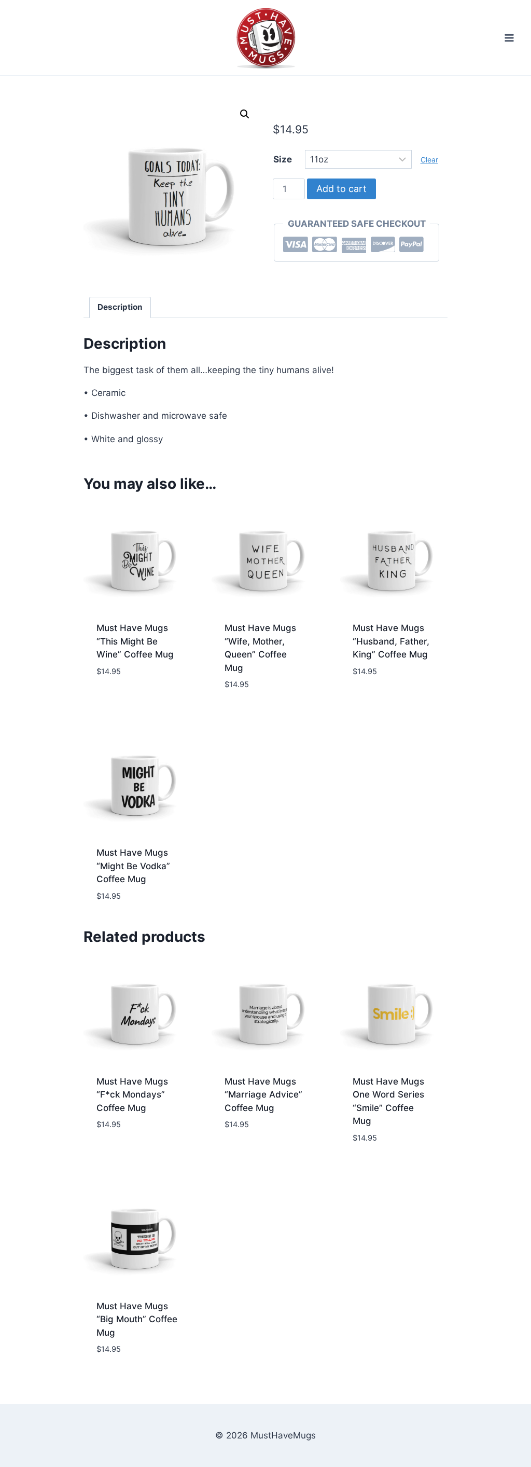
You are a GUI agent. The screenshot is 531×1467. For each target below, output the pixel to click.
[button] (244, 114)
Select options (129, 702)
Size (282, 159)
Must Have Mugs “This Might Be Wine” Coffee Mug (135, 641)
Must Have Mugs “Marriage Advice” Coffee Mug (263, 1094)
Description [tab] (120, 307)
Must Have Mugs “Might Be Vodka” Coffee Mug (133, 865)
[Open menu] (509, 38)
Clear (429, 159)
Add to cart (341, 188)
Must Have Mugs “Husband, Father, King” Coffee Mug (391, 641)
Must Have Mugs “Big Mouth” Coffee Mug (136, 1319)
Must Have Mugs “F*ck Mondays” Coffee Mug (132, 1094)
